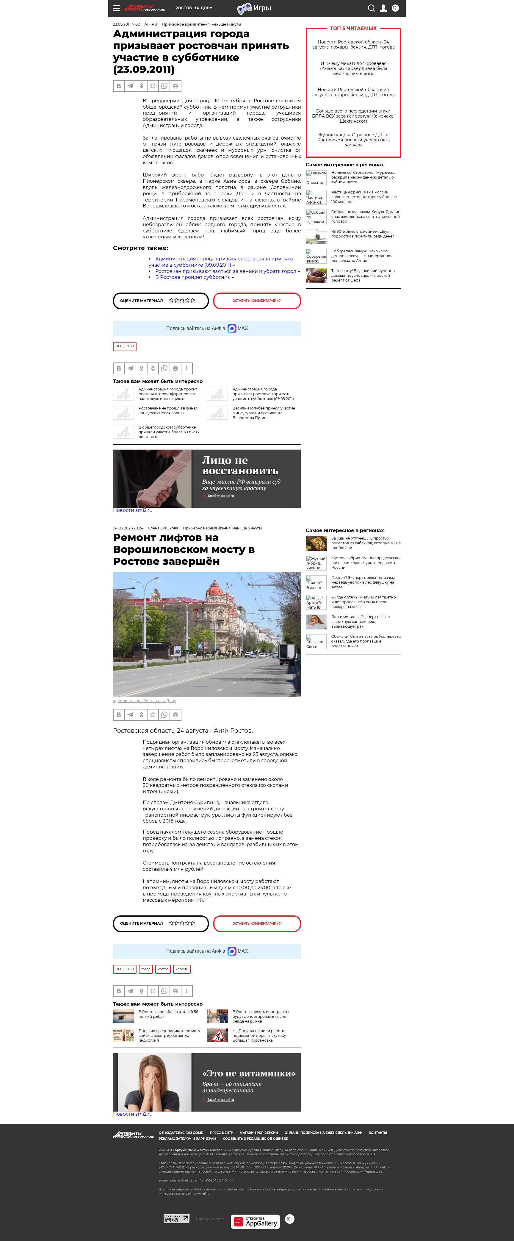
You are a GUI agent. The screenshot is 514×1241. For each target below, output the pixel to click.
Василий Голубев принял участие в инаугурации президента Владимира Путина (264, 413)
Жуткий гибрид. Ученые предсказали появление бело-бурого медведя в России (366, 563)
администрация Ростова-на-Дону (144, 700)
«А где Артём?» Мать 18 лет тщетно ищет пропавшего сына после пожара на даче (363, 602)
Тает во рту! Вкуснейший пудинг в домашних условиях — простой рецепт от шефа (363, 275)
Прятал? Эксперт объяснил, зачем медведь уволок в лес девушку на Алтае (363, 582)
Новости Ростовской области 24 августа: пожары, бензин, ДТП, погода (353, 45)
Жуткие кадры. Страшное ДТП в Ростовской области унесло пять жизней (353, 140)
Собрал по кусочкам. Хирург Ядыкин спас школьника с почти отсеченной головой (365, 216)
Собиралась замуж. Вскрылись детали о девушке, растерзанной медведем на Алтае (362, 256)
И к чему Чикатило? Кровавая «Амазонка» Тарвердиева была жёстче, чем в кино (353, 68)
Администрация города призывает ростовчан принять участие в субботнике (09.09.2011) (221, 262)
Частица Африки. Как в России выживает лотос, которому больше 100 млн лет (364, 197)
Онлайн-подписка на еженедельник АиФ (323, 1133)
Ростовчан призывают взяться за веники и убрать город (225, 271)
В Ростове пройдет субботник (192, 277)
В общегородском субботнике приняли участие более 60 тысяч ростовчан (169, 432)
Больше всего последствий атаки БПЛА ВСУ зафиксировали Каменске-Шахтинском (353, 116)
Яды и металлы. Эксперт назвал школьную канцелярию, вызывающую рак (360, 622)
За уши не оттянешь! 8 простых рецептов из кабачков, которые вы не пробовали (366, 543)
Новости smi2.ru (133, 510)
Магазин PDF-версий (259, 1133)
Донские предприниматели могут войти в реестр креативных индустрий (170, 1035)
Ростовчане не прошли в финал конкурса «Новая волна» (168, 410)
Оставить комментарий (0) (257, 301)
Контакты (378, 1133)
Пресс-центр (221, 1133)
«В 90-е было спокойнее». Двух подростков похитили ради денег (362, 233)
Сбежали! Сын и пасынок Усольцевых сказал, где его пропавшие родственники (366, 641)
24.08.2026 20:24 (128, 528)
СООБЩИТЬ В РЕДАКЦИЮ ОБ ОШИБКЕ (255, 1139)
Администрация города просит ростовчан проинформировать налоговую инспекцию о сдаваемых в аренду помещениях (155, 396)
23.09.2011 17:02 (126, 24)
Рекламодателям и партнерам (187, 1139)
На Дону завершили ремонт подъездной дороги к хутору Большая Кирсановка (259, 1035)
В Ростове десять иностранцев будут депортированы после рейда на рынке (261, 1016)
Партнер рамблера (210, 1219)
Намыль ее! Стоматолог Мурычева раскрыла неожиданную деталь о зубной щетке (363, 177)
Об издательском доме (181, 1133)
